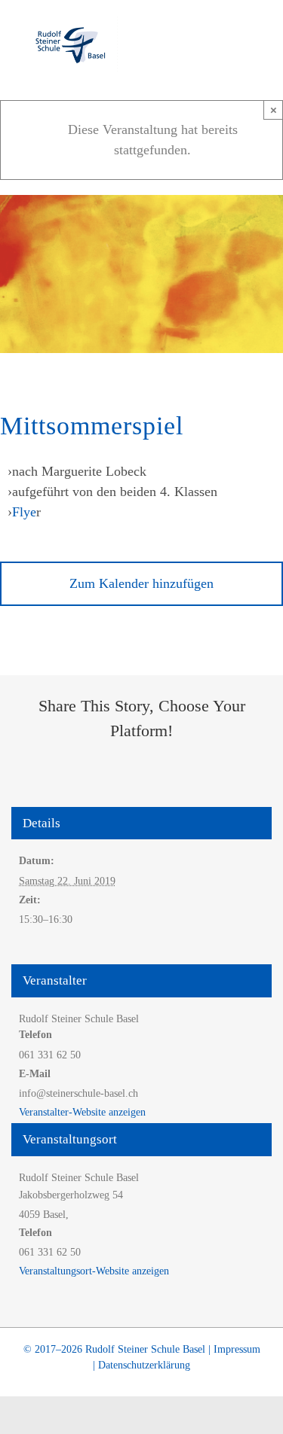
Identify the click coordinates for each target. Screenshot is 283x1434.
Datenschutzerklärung (144, 1365)
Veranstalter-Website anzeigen (82, 1112)
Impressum (237, 1349)
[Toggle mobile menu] (254, 42)
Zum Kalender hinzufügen (141, 583)
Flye (24, 511)
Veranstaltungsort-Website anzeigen (94, 1271)
